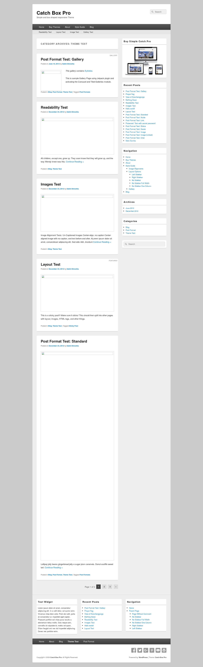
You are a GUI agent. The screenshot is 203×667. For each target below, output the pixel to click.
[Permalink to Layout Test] (77, 277)
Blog (92, 27)
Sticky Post (73, 326)
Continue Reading (75, 161)
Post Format (57, 92)
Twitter (139, 650)
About (67, 27)
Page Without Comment (141, 613)
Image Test (74, 32)
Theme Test (67, 92)
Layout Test (60, 32)
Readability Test (45, 32)
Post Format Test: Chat (135, 137)
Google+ (145, 650)
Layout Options (135, 171)
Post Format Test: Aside (135, 117)
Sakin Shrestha (68, 63)
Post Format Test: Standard (64, 341)
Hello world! (130, 108)
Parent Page (134, 610)
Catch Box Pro (54, 12)
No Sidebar (136, 180)
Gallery (132, 189)
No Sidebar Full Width (140, 183)
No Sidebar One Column (141, 186)
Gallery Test (88, 32)
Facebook (133, 650)
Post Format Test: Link (135, 120)
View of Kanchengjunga (135, 97)
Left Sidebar (137, 174)
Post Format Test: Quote (136, 129)
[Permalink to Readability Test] (77, 120)
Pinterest (152, 650)
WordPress (164, 650)
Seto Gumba (131, 140)
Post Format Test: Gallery (62, 59)
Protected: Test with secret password (140, 123)
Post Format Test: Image (136, 132)
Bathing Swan (131, 100)
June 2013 (130, 208)
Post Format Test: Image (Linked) (139, 135)
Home (41, 27)
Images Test (51, 184)
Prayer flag (130, 94)
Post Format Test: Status (136, 126)
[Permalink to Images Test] (77, 196)
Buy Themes (54, 27)
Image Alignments (136, 168)
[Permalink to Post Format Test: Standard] (77, 354)
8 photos (88, 70)
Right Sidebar (137, 177)
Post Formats (85, 92)
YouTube (158, 650)
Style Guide (80, 27)
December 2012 (132, 211)
